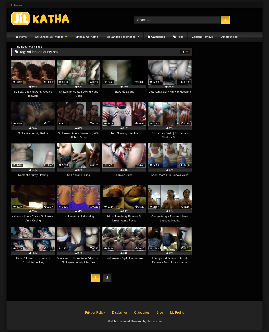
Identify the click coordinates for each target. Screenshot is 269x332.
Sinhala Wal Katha (86, 36)
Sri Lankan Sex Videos (49, 36)
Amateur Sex (229, 36)
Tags (180, 36)
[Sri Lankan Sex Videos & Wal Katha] (40, 19)
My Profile (177, 312)
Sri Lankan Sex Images (121, 36)
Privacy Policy (95, 312)
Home (23, 36)
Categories (158, 36)
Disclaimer (119, 312)
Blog (160, 312)
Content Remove (202, 36)
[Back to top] (256, 320)
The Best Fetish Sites (28, 46)
